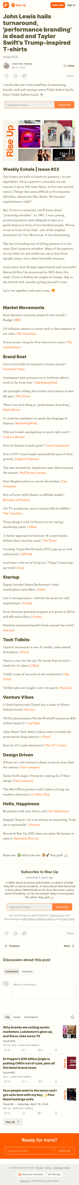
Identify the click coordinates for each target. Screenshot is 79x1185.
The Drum (23, 396)
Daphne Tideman (27, 459)
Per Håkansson (59, 811)
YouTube (33, 723)
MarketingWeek (46, 382)
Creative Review (14, 437)
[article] (39, 1038)
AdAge (27, 603)
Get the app (54, 1174)
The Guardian (26, 333)
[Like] (6, 76)
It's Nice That (40, 794)
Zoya (21, 567)
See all (10, 1122)
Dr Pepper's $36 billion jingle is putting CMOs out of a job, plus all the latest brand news (29, 1063)
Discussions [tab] (31, 1017)
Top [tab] (7, 1017)
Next (67, 946)
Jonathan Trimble (22, 64)
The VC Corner (55, 745)
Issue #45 (9, 1041)
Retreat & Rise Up (26, 838)
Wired (24, 652)
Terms (48, 1167)
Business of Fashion (16, 500)
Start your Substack (32, 1174)
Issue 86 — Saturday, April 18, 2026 (26, 1104)
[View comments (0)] (15, 76)
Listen (71, 65)
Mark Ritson (11, 409)
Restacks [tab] (27, 971)
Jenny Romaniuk (57, 445)
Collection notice (61, 1167)
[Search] (72, 1017)
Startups (9, 630)
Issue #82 (9, 1072)
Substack (24, 1180)
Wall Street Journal (33, 472)
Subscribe (58, 5)
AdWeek (26, 554)
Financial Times (14, 369)
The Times (49, 540)
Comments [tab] (11, 971)
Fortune (29, 709)
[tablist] (19, 971)
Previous (14, 946)
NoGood (65, 688)
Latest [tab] (17, 1017)
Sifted (32, 527)
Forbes (37, 616)
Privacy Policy (67, 919)
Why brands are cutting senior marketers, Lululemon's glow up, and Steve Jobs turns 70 (28, 1032)
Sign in (71, 5)
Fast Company (30, 767)
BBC (18, 320)
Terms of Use (57, 915)
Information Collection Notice (38, 919)
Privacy (39, 1167)
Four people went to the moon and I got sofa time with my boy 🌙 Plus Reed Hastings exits (30, 1095)
